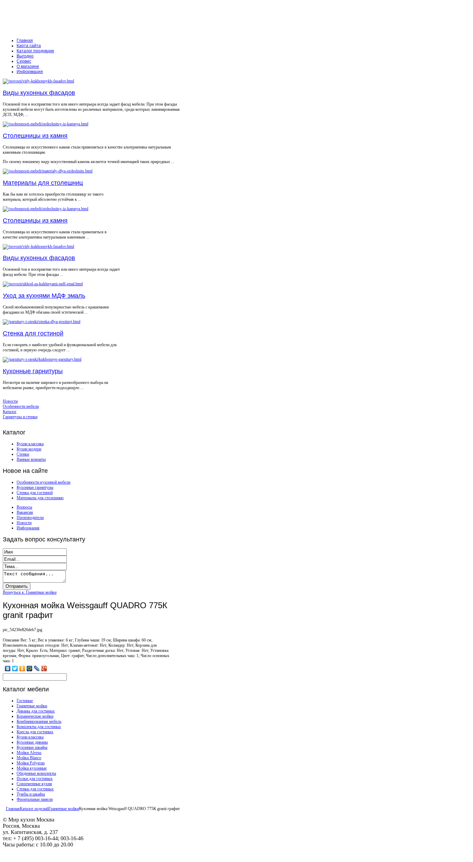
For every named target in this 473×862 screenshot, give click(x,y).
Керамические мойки (35, 716)
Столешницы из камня (35, 135)
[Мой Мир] (29, 668)
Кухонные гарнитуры (33, 371)
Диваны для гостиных (36, 711)
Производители (30, 517)
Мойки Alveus (29, 752)
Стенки (23, 454)
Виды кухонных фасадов (39, 92)
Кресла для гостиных (35, 731)
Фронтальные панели (35, 799)
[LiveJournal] (37, 668)
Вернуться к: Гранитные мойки (29, 592)
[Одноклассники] (22, 668)
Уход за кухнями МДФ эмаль (44, 295)
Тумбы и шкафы (31, 794)
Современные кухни (34, 783)
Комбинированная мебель (39, 721)
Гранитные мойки (32, 705)
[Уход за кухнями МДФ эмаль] (43, 283)
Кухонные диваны (32, 742)
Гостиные (25, 700)
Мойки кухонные (32, 768)
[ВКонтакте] (7, 668)
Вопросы (24, 507)
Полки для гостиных (35, 778)
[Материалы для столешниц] (47, 171)
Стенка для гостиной (33, 333)
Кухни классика (30, 443)
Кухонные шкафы (32, 747)
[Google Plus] (44, 668)
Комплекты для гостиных (39, 726)
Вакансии (25, 512)
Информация (28, 528)
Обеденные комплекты (36, 773)
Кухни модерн (29, 449)
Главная (13, 808)
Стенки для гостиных (35, 789)
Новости (24, 522)
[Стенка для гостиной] (41, 321)
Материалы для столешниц (43, 182)
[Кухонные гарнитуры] (42, 359)
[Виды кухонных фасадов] (38, 81)
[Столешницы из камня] (45, 124)
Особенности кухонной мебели (43, 482)
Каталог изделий (34, 808)
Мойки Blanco (29, 757)
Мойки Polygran (31, 763)
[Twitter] (15, 668)
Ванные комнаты (31, 459)
